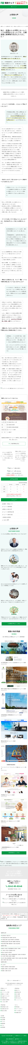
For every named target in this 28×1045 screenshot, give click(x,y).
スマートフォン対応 (5, 992)
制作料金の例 (18, 992)
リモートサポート (19, 1008)
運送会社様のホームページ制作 (8, 741)
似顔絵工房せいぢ (12, 422)
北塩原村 (6, 941)
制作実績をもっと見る (14, 852)
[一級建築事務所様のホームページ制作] (14, 844)
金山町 (9, 939)
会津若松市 (4, 935)
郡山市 (3, 952)
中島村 (16, 958)
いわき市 (3, 964)
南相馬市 (7, 966)
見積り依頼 (18, 996)
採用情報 (3, 1027)
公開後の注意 (18, 1012)
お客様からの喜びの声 (7, 509)
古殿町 (13, 956)
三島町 (6, 939)
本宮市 (7, 950)
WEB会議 (17, 1006)
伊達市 (6, 948)
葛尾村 (12, 968)
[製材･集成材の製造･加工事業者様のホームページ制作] (14, 685)
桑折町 (12, 948)
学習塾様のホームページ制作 (8, 795)
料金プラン (18, 990)
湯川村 (14, 937)
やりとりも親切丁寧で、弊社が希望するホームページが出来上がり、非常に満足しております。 (7, 456)
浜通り (5, 961)
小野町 (9, 954)
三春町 (6, 954)
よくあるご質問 (5, 520)
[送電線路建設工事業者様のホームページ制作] (14, 712)
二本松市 (3, 950)
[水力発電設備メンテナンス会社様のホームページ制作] (14, 659)
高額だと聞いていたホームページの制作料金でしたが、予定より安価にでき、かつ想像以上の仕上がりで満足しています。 (20, 456)
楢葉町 (3, 968)
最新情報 (3, 1023)
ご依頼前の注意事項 (10, 475)
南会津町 (18, 943)
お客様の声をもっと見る (14, 623)
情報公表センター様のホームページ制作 (10, 821)
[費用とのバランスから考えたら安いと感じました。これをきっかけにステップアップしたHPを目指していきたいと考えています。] (14, 563)
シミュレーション (19, 999)
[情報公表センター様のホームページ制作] (14, 818)
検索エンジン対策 (5, 994)
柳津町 (11, 937)
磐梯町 (14, 941)
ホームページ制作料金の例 (8, 511)
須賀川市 (7, 952)
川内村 (9, 968)
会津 (5, 932)
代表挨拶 (3, 1017)
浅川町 (10, 956)
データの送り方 (19, 1010)
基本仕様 (3, 990)
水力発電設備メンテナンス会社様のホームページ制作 (13, 662)
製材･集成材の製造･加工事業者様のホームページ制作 (13, 688)
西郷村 (10, 958)
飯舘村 (13, 966)
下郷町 (7, 943)
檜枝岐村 (11, 943)
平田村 (7, 956)
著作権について (19, 1038)
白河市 (3, 958)
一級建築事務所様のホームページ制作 (10, 847)
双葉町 (3, 970)
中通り (5, 945)
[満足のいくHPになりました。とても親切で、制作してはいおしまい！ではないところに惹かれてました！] (14, 597)
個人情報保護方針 (10, 1038)
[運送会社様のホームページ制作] (14, 738)
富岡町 (6, 968)
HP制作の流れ (4, 997)
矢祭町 (4, 959)
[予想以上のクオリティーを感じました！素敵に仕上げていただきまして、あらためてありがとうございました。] (14, 614)
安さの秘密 (18, 994)
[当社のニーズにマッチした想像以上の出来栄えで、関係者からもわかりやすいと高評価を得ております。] (14, 546)
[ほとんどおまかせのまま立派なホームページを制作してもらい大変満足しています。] (14, 581)
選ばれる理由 (4, 1010)
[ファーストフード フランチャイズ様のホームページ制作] (14, 764)
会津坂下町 (7, 937)
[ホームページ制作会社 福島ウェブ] (14, 980)
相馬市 (3, 966)
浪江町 (9, 970)
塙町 (7, 959)
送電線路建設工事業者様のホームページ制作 (11, 714)
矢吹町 (19, 958)
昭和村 (12, 939)
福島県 (2, 932)
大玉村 (13, 950)
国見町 (15, 948)
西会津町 (11, 941)
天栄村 (19, 954)
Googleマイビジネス (5, 996)
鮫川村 (10, 959)
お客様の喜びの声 (5, 1008)
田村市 (10, 952)
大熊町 (6, 970)
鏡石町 (15, 954)
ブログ (3, 1025)
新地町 (10, 966)
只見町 (14, 943)
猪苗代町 (18, 941)
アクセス (3, 1021)
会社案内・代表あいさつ (7, 503)
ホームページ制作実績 (7, 506)
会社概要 (3, 1019)
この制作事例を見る (14, 443)
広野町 (16, 968)
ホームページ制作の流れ (7, 514)
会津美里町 (16, 939)
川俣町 (19, 948)
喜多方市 (8, 935)
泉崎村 (13, 958)
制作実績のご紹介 (5, 1006)
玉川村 (3, 956)
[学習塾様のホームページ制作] (14, 792)
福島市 (3, 948)
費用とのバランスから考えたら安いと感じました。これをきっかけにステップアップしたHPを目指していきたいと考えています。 (14, 567)
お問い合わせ (18, 997)
